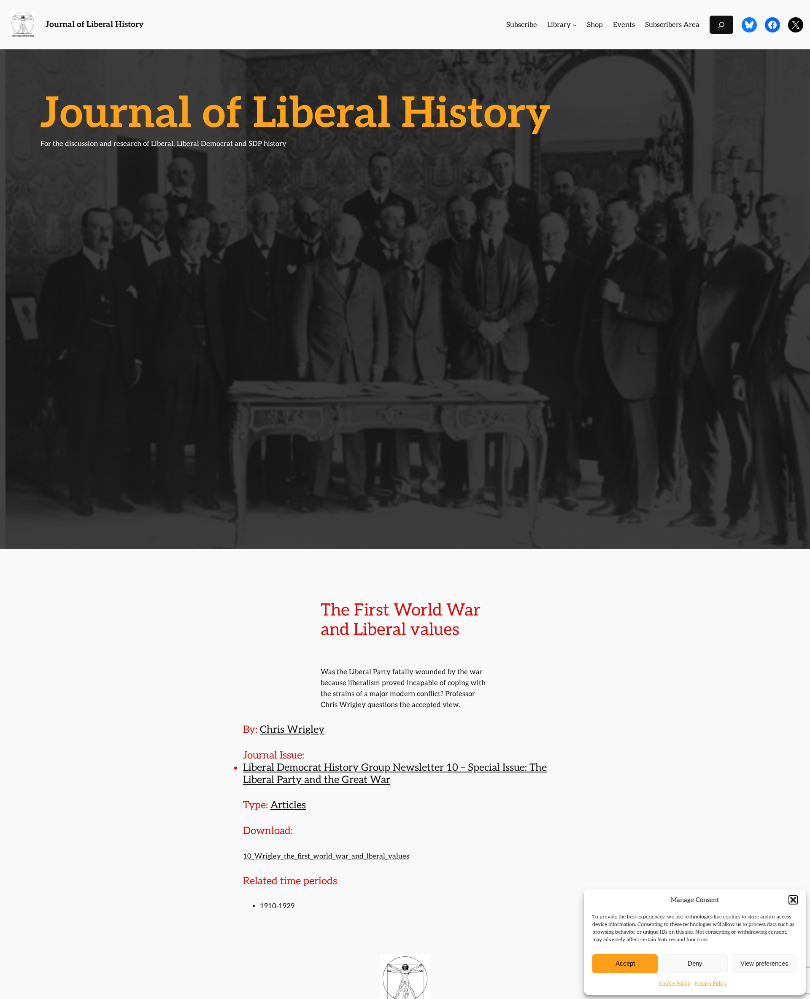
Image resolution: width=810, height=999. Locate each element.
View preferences (764, 963)
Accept (625, 963)
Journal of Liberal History (94, 25)
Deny (695, 963)
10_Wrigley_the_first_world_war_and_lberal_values (326, 856)
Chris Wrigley (292, 730)
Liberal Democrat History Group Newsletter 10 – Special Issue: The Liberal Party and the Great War (395, 773)
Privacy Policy (710, 983)
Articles (288, 805)
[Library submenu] (574, 25)
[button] (793, 900)
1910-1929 (277, 906)
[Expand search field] (721, 25)
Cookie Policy (674, 983)
